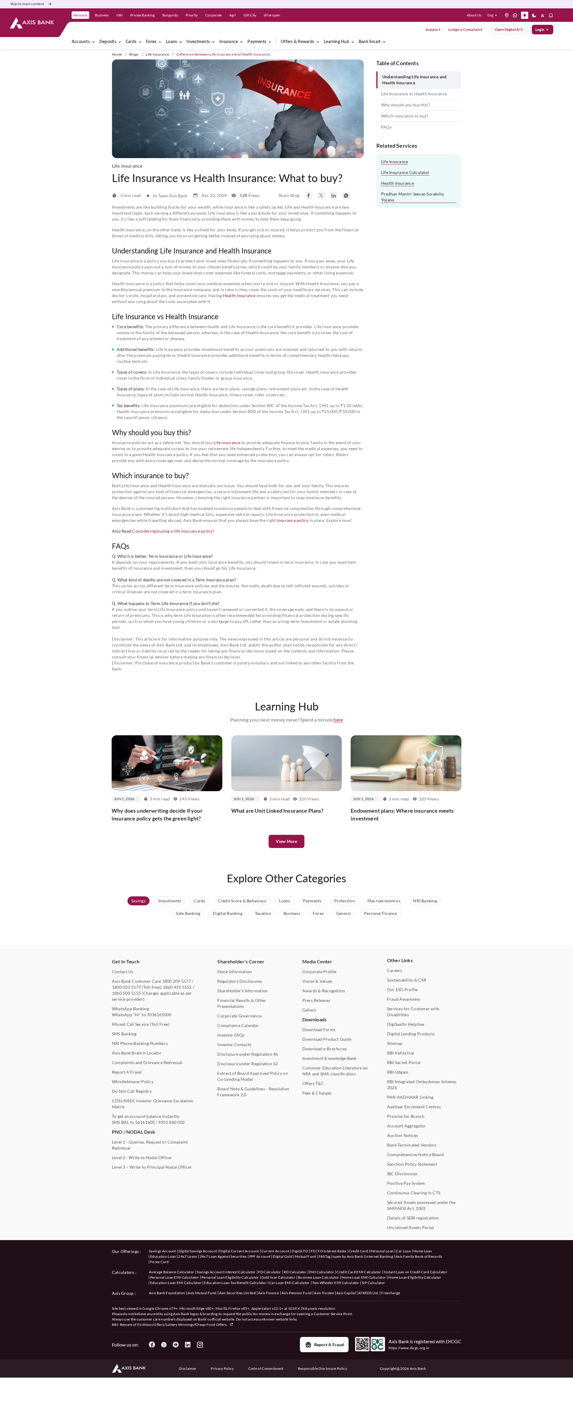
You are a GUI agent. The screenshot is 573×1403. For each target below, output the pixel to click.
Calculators (123, 1272)
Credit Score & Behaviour (242, 900)
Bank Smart (370, 42)
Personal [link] (80, 15)
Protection (344, 900)
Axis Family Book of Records (418, 1256)
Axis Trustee (324, 1293)
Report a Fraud (329, 1344)
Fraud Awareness (403, 999)
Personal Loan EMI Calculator (174, 1277)
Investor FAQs (230, 1034)
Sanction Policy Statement (412, 1164)
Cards (131, 42)
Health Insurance (239, 295)
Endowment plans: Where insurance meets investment (402, 814)
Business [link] (102, 15)
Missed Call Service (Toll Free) (140, 1024)
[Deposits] (119, 42)
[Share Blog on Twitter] (321, 195)
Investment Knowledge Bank (329, 1058)
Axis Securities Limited (237, 1293)
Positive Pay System (406, 1183)
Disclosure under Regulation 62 (247, 1063)
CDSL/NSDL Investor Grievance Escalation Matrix (152, 1103)
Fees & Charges (317, 1092)
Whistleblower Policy (132, 1081)
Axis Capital (346, 1293)
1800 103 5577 (126, 987)
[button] (493, 15)
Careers (394, 970)
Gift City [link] (250, 15)
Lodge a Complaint (465, 29)
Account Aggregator (406, 1125)
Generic (344, 913)
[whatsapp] (515, 15)
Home (117, 54)
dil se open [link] (272, 15)
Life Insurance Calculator (405, 172)
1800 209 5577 (176, 981)
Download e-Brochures (324, 1048)
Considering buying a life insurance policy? (173, 531)
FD (313, 1251)
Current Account (275, 1251)
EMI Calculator (321, 1272)
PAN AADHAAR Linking (410, 1097)
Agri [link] (232, 15)
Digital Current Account (239, 1251)
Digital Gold (282, 1256)
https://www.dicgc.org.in (409, 1348)
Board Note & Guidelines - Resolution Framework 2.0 (253, 1091)
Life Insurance (157, 54)
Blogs (133, 54)
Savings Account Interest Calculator (226, 1272)
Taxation (263, 913)
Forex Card (159, 1262)
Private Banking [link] (142, 15)
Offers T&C (313, 1083)
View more (286, 841)
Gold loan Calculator (278, 1277)
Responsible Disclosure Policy (322, 1368)
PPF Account (260, 1256)
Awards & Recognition (323, 990)
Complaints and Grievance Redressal (147, 1062)
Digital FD (300, 1251)
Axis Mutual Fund (201, 1293)
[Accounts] (93, 42)
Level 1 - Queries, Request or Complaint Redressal (150, 1144)
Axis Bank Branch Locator (136, 1052)
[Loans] (180, 42)
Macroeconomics (384, 900)
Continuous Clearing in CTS (413, 1192)
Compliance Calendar (238, 1025)
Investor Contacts (234, 1044)
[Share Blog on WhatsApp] (346, 195)
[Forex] (160, 42)
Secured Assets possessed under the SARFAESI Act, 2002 (421, 1205)
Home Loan (422, 1251)
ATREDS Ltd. (368, 1293)
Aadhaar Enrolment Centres (414, 1106)
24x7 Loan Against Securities (223, 1256)
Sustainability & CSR (406, 979)
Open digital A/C (509, 29)
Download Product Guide (326, 1039)
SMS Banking (124, 1033)
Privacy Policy (222, 1368)
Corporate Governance (239, 1015)
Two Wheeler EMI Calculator (335, 1282)
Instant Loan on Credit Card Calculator (415, 1272)
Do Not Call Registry (132, 1091)
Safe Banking (188, 913)
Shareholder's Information (242, 990)
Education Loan (163, 1256)
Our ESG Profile (402, 989)
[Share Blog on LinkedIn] (334, 195)
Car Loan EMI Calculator (289, 1282)
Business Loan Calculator (318, 1277)
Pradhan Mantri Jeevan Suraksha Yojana (412, 196)
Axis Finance (268, 1293)
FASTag (325, 1256)
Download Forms (318, 1029)
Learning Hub (336, 42)
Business (292, 913)
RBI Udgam (397, 1072)
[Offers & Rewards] (318, 42)
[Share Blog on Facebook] (308, 195)
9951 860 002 (171, 1122)
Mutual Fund (305, 1256)
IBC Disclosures (402, 1173)
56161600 (145, 1122)
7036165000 (159, 1014)
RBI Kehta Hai (400, 1052)
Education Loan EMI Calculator (175, 1282)
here (338, 719)
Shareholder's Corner (240, 961)
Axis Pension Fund (296, 1293)
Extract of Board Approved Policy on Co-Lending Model (252, 1076)
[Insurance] (241, 42)
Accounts (81, 42)
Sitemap (395, 1043)
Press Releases (316, 1000)
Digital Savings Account (197, 1251)
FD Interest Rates (332, 1251)
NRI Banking (425, 900)
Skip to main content (27, 3)
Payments (256, 42)
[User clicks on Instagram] (199, 1344)
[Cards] (140, 42)
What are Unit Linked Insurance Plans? (277, 810)
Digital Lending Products (411, 1033)
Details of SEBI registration (413, 1217)
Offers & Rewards (297, 42)
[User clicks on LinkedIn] (187, 1344)
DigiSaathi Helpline (405, 1024)
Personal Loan (382, 1251)
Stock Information (234, 971)
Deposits (107, 42)
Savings (138, 900)
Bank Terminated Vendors (412, 1144)
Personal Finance (380, 913)
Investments (198, 42)
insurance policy (293, 520)
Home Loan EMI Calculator (364, 1277)
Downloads (314, 1019)
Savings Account (162, 1251)
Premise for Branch (405, 1116)
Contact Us (122, 971)
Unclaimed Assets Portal (410, 1227)
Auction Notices (402, 1135)
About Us (474, 15)
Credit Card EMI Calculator (358, 1272)
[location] (506, 15)
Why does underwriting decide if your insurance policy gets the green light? (157, 814)
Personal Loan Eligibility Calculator (230, 1277)
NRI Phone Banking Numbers (140, 1043)
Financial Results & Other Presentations (241, 1003)
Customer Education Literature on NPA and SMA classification (335, 1070)
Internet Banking (379, 1256)
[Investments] (213, 42)
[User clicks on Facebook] (151, 1344)
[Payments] (270, 42)
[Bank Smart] (384, 42)
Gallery (309, 1009)
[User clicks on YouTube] (175, 1344)
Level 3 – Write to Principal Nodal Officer (152, 1167)
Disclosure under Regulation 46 (247, 1054)
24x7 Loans (187, 1256)
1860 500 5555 (126, 993)
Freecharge (390, 1293)
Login (539, 29)
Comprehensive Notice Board (415, 1154)
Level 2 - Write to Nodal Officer (142, 1157)
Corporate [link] (213, 15)
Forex (151, 42)
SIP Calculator (373, 1282)
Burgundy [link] (170, 15)
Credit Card (358, 1251)
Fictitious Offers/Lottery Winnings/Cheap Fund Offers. (182, 1324)
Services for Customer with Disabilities (413, 1011)
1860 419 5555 (177, 987)
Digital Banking (227, 913)
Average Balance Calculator (171, 1272)
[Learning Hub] (353, 42)
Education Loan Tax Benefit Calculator (235, 1282)
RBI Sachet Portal (403, 1062)
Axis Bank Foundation (167, 1293)
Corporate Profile (319, 971)
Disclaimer (187, 1368)
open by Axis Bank (348, 1256)
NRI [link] (119, 15)
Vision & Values (317, 981)
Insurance (228, 42)
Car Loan (403, 1251)
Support (433, 29)
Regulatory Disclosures (239, 981)
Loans (171, 42)
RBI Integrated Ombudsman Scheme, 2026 (422, 1084)
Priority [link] (192, 15)
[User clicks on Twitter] (163, 1344)
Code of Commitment (266, 1368)
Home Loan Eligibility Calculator (414, 1277)
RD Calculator (295, 1272)
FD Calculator (269, 1272)
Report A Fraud (126, 1072)
